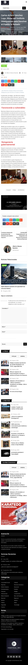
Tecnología (16, 605)
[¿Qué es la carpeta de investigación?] (5, 416)
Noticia (2, 600)
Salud (15, 602)
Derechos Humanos (18, 584)
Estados (16, 589)
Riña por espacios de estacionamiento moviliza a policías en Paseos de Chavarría (18, 373)
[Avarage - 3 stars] (4, 301)
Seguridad (3, 605)
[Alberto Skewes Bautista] (20, 73)
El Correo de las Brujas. (16, 391)
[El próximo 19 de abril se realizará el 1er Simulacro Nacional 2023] (5, 434)
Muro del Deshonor (18, 596)
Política (3, 602)
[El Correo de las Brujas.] (5, 392)
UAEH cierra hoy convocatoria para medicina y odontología (19, 425)
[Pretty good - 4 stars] (5, 301)
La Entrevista (17, 593)
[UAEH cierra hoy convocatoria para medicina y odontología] (5, 425)
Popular (14, 356)
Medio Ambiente (5, 596)
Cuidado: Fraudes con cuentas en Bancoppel (11, 561)
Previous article (5, 231)
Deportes (3, 584)
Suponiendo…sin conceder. (7, 629)
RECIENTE (5, 356)
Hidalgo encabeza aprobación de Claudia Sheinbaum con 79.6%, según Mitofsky (18, 364)
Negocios (16, 598)
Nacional (3, 598)
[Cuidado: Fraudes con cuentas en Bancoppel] (5, 408)
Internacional (4, 593)
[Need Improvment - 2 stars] (2, 301)
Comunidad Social (5, 582)
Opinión (16, 600)
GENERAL (22, 356)
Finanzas (3, 591)
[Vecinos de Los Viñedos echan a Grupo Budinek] (5, 443)
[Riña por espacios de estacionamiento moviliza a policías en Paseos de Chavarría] (5, 372)
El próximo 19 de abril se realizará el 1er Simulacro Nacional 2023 (18, 435)
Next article (23, 231)
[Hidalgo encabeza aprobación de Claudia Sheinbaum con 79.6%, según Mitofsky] (5, 363)
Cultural (16, 582)
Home (3, 27)
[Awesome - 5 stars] (6, 301)
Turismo (3, 607)
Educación (16, 587)
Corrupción (8, 190)
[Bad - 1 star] (1, 301)
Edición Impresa (5, 587)
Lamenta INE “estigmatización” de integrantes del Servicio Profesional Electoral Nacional (21, 236)
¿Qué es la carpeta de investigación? (9, 566)
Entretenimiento (5, 589)
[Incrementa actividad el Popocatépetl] (5, 453)
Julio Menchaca (21, 190)
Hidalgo (7, 27)
